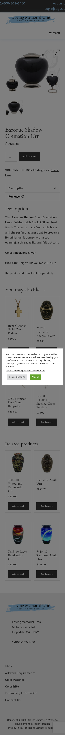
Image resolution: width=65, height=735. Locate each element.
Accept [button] (35, 377)
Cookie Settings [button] (17, 377)
